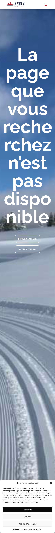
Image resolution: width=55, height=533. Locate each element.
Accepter (28, 509)
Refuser (27, 516)
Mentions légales (35, 529)
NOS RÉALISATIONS (27, 249)
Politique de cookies (20, 529)
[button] (51, 483)
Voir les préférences (28, 523)
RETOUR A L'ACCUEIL (27, 239)
